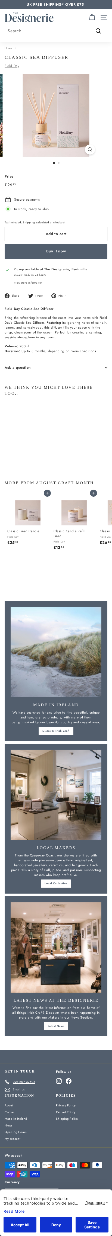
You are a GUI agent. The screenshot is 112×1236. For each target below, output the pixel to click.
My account (13, 1139)
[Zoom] (90, 150)
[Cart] (92, 17)
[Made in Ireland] (56, 652)
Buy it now (56, 251)
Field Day (12, 65)
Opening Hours (16, 1132)
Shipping (29, 222)
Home (8, 48)
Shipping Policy (67, 1118)
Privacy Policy (66, 1105)
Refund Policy (66, 1112)
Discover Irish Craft (56, 731)
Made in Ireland (16, 1118)
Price (9, 176)
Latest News (56, 1026)
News (8, 1125)
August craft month (65, 482)
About (9, 1105)
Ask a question (18, 367)
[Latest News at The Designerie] (56, 947)
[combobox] (56, 31)
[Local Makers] (56, 795)
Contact (10, 1112)
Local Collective (56, 883)
